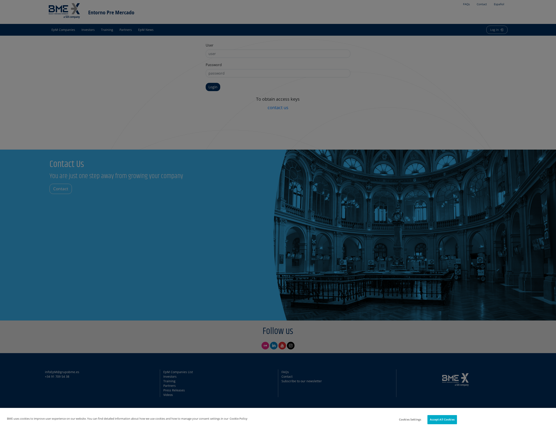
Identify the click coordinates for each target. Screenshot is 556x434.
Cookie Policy (238, 419)
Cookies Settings (410, 419)
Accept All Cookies (442, 419)
